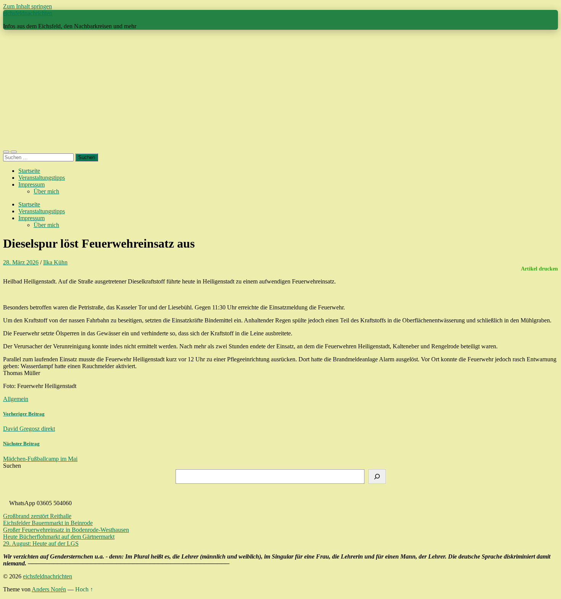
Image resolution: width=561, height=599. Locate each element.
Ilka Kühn (55, 262)
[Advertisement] (280, 89)
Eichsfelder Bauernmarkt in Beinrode (48, 523)
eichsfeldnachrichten (27, 13)
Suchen (12, 465)
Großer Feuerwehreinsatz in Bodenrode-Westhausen (66, 530)
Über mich (46, 191)
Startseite (29, 170)
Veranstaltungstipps (41, 177)
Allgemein (15, 399)
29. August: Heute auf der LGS (41, 543)
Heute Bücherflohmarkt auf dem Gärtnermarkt (58, 536)
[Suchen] (377, 476)
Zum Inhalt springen (27, 6)
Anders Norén (49, 589)
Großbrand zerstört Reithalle (37, 516)
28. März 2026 (21, 262)
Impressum (31, 184)
